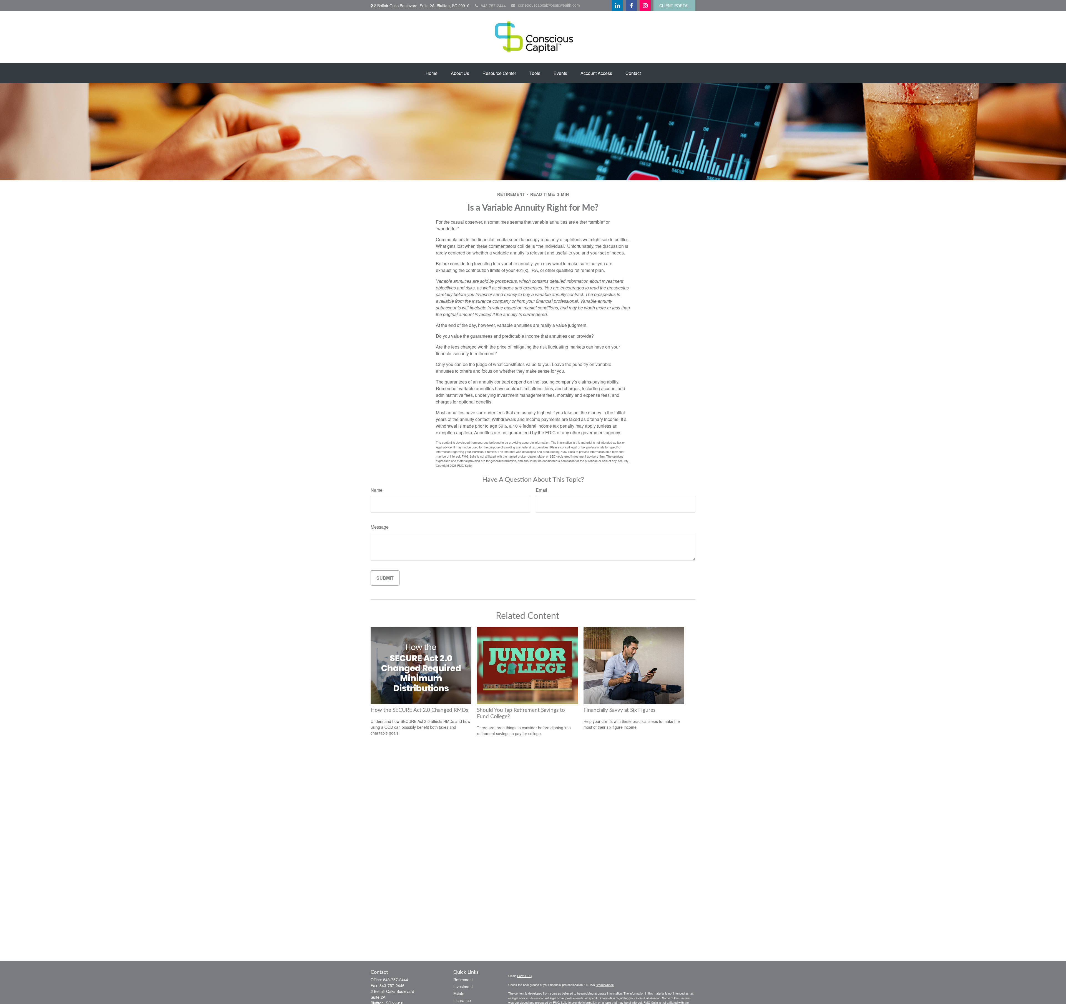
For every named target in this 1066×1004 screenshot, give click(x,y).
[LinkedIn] (617, 5)
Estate (458, 993)
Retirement (463, 979)
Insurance (462, 1000)
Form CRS (524, 975)
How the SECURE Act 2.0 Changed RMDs (419, 710)
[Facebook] (631, 5)
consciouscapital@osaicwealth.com (549, 5)
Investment (463, 986)
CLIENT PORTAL (674, 5)
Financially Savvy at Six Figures (619, 710)
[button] (431, 73)
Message (380, 527)
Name (377, 490)
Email (541, 490)
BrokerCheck (605, 984)
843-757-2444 (493, 5)
